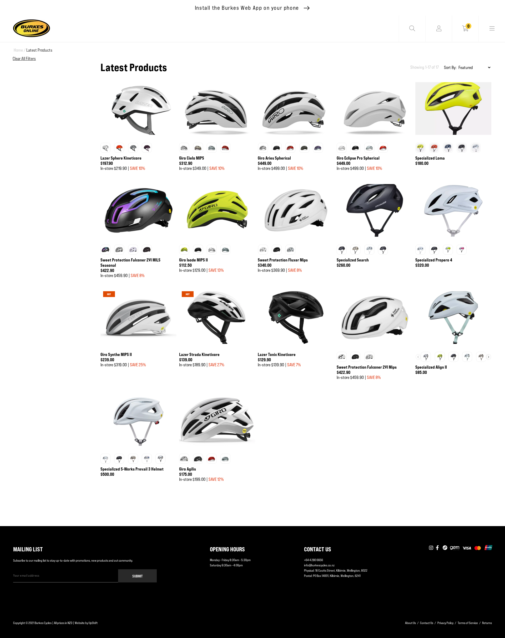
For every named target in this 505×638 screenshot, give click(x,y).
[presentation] (489, 357)
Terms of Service (468, 623)
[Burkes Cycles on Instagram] (431, 548)
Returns (487, 623)
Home (20, 50)
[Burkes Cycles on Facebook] (438, 548)
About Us (410, 623)
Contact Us (426, 623)
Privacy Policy (445, 623)
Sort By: (450, 67)
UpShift (93, 623)
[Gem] (454, 548)
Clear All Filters (24, 58)
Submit (137, 576)
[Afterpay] (445, 548)
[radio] (105, 148)
